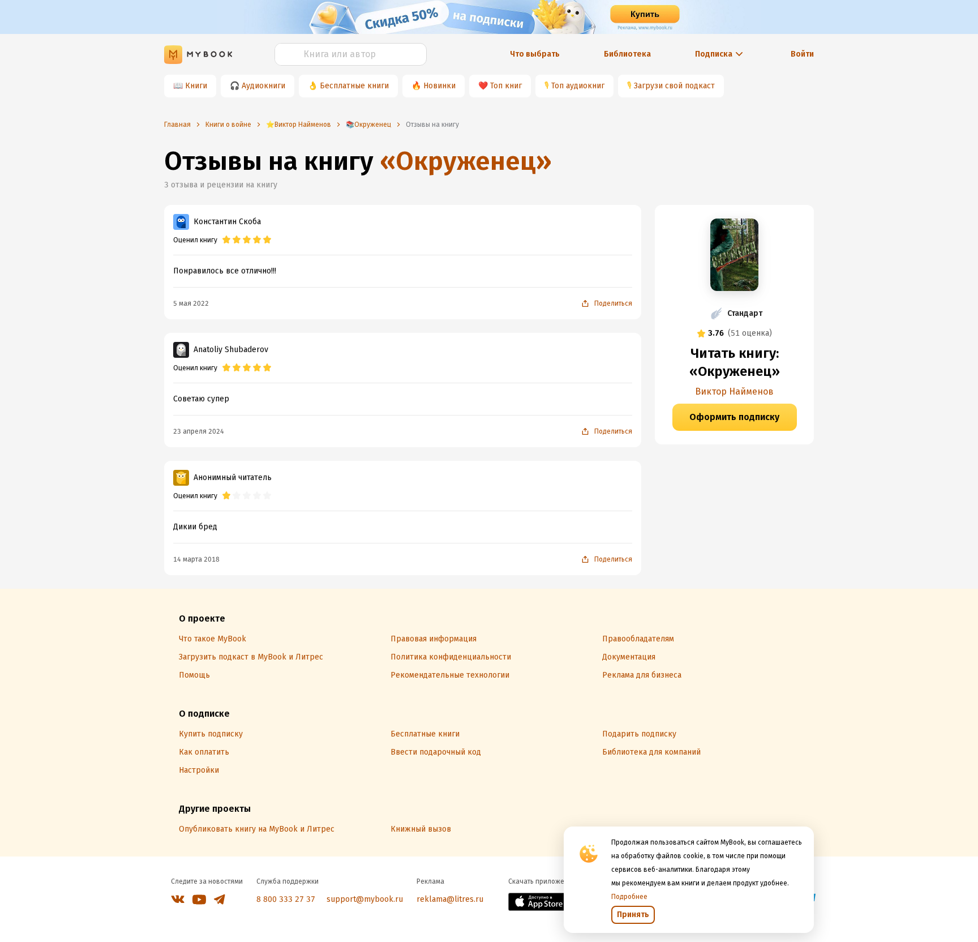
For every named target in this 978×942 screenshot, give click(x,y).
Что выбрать (535, 54)
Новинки (439, 86)
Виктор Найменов (734, 391)
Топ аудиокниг (577, 86)
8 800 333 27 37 (285, 899)
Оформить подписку (734, 417)
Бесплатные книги (354, 86)
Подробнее (629, 897)
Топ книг (506, 86)
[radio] (226, 240)
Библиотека (627, 54)
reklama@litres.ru (450, 899)
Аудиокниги (263, 86)
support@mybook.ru (365, 899)
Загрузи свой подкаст (674, 86)
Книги (196, 86)
